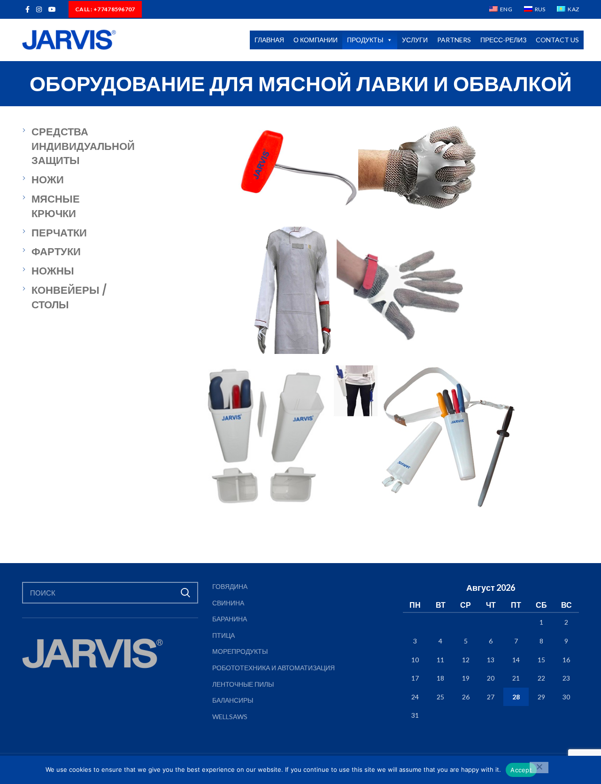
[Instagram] (39, 9)
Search (185, 593)
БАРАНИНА (229, 619)
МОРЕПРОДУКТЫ (240, 651)
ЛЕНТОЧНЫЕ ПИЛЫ (243, 684)
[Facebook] (27, 9)
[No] (539, 767)
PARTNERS (454, 40)
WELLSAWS (229, 717)
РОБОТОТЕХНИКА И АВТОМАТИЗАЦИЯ (273, 668)
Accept (521, 770)
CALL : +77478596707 (105, 9)
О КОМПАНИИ (315, 40)
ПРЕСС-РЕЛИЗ (503, 40)
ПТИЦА (223, 635)
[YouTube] (52, 9)
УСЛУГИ (415, 40)
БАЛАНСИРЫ (232, 700)
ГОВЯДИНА (229, 586)
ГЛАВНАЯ (269, 40)
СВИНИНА (228, 603)
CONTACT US (557, 40)
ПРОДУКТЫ (365, 40)
